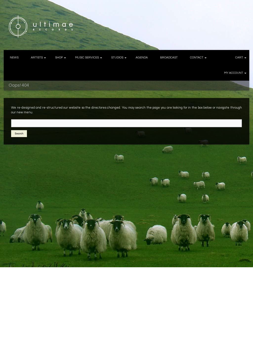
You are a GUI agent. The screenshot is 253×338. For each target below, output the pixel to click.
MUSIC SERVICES (87, 57)
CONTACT (196, 57)
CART (239, 57)
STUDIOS (117, 57)
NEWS (14, 57)
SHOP (59, 57)
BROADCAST (169, 57)
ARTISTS (37, 57)
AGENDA (142, 57)
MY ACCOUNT (233, 72)
